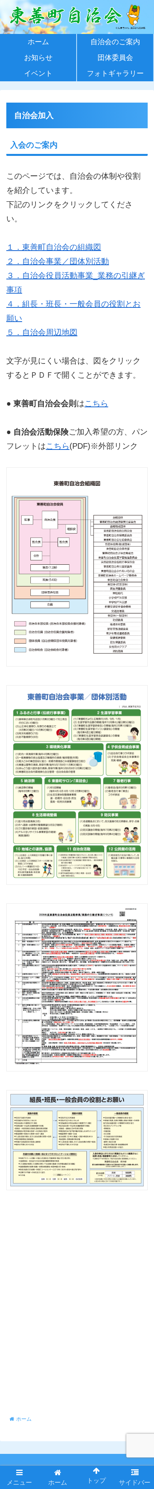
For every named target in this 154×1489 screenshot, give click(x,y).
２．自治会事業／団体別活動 (57, 261)
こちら (96, 403)
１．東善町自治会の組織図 (53, 247)
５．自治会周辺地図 (41, 332)
